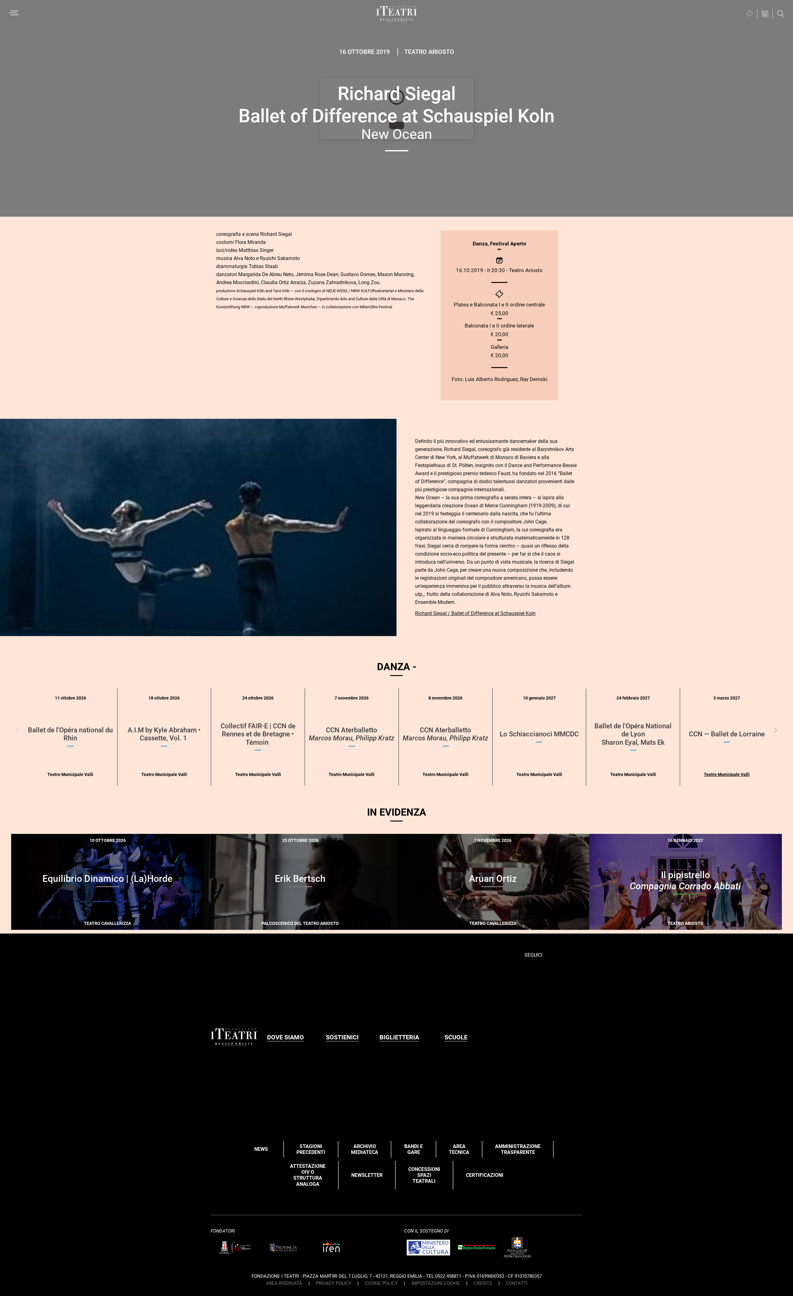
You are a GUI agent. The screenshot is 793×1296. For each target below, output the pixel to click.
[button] (775, 730)
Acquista (85, 921)
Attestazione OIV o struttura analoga (308, 1175)
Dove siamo (285, 1037)
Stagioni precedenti (310, 1149)
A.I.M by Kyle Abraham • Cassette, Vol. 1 (164, 734)
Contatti (517, 1283)
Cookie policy (381, 1283)
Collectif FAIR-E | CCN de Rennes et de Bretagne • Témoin (258, 734)
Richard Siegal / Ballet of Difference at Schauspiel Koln (475, 613)
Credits (483, 1283)
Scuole (456, 1037)
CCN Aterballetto (351, 734)
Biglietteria (399, 1037)
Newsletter (367, 1175)
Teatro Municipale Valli (727, 774)
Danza (480, 244)
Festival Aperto (508, 244)
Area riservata (284, 1283)
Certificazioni (484, 1175)
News (261, 1149)
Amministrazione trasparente (518, 1149)
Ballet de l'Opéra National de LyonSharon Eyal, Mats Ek (633, 734)
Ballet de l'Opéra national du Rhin (70, 734)
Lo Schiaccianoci (539, 734)
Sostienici (342, 1037)
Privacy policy (333, 1283)
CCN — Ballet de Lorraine (727, 734)
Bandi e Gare (413, 1149)
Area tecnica (459, 1149)
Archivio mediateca (364, 1149)
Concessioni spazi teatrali (424, 1175)
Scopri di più (129, 922)
